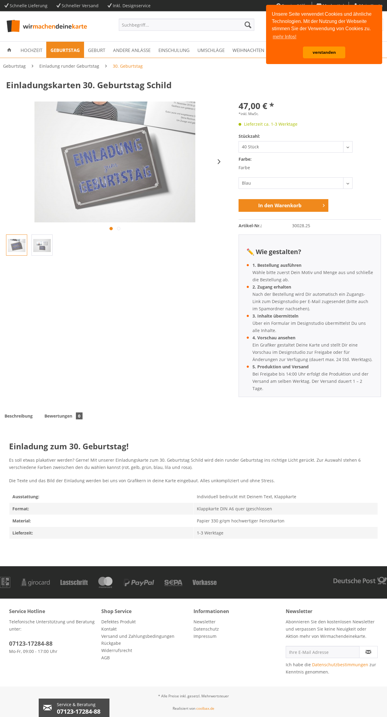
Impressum (205, 636)
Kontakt (109, 629)
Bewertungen (62, 416)
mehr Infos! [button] (284, 36)
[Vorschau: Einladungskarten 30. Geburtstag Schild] (42, 245)
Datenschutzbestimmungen (340, 664)
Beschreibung (19, 416)
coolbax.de (205, 708)
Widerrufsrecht (116, 650)
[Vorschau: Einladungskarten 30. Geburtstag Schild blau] (16, 245)
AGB (105, 657)
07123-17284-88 (31, 644)
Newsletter (205, 622)
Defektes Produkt (118, 622)
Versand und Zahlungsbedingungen (137, 636)
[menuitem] (186, 25)
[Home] (9, 50)
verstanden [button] (324, 52)
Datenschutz (206, 629)
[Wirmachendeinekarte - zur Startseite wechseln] (46, 26)
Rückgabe (111, 643)
